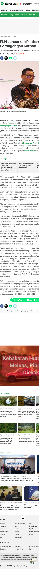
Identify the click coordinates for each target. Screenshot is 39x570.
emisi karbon (29, 151)
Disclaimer (3, 549)
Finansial (4, 15)
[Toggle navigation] (2, 3)
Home (2, 36)
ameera (4, 10)
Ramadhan (18, 537)
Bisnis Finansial (34, 531)
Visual (17, 534)
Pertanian (24, 15)
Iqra (16, 526)
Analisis (17, 529)
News (2, 529)
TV (1, 537)
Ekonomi (7, 36)
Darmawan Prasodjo (6, 311)
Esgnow (2, 534)
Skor (30, 523)
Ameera (2, 523)
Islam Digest (33, 526)
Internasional (4, 531)
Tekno (17, 531)
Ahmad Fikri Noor (20, 54)
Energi (11, 15)
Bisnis (17, 15)
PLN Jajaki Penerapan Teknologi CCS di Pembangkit (26, 165)
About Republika (5, 546)
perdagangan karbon (9, 126)
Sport (31, 529)
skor (28, 10)
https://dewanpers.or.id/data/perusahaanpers (16, 559)
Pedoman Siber (34, 546)
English (31, 534)
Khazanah (3, 526)
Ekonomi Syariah (16, 10)
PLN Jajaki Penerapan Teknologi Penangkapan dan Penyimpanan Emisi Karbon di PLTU (8, 167)
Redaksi (17, 546)
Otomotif (32, 15)
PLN (9, 123)
